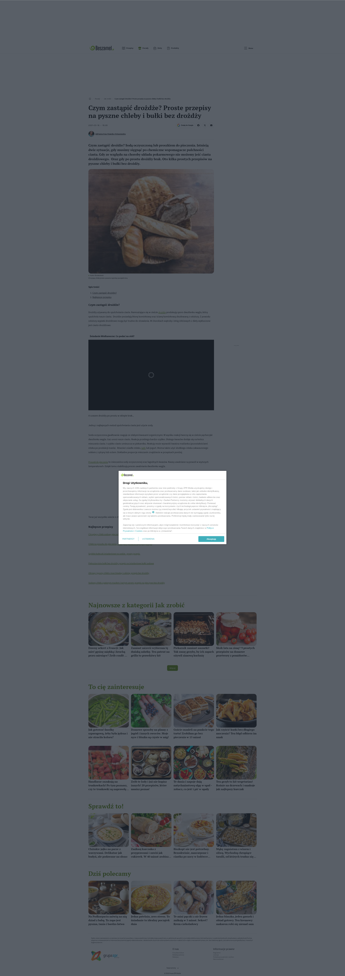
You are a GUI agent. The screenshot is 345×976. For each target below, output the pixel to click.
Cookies (139, 531)
